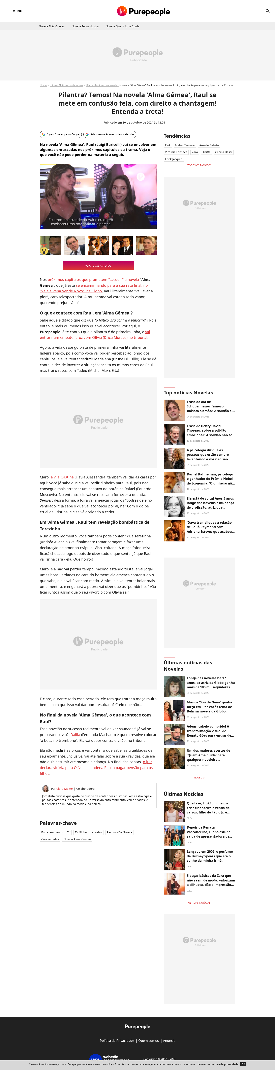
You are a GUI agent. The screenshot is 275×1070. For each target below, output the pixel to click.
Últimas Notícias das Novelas (102, 85)
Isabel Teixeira (185, 145)
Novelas (96, 832)
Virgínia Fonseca (176, 152)
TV (68, 832)
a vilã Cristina (62, 477)
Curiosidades (50, 839)
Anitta (207, 152)
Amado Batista (209, 145)
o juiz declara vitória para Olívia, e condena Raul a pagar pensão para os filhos (96, 767)
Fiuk (168, 145)
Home (43, 85)
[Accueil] (143, 11)
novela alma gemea (77, 839)
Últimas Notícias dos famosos (66, 85)
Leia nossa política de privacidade (218, 1064)
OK (243, 1064)
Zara (195, 152)
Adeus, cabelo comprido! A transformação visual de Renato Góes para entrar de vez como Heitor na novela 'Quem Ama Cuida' (209, 735)
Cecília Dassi (223, 152)
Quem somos (148, 1040)
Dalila (75, 734)
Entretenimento (51, 832)
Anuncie (169, 1040)
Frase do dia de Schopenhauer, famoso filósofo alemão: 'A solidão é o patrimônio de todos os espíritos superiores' (210, 411)
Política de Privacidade (117, 1040)
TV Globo (81, 832)
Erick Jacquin (173, 159)
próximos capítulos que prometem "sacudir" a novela (93, 279)
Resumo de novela (119, 832)
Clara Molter (64, 789)
